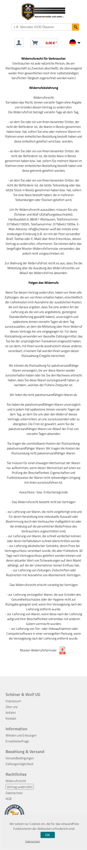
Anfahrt (11, 712)
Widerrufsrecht (16, 780)
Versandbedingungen (20, 758)
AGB (9, 798)
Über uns (12, 706)
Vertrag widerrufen (19, 786)
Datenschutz (14, 792)
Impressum (13, 700)
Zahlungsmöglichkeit (19, 763)
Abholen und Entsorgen (21, 735)
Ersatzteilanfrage (17, 741)
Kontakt (11, 718)
